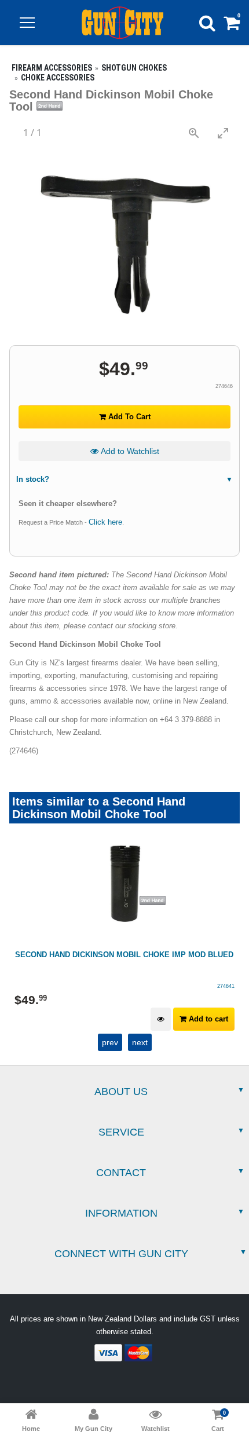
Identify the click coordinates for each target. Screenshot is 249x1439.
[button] (27, 22)
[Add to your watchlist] (161, 1019)
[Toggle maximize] (222, 133)
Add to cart (207, 1019)
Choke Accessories (57, 77)
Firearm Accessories (52, 67)
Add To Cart (128, 416)
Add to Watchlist (128, 451)
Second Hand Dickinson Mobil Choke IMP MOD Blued (124, 954)
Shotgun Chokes (134, 67)
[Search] (207, 22)
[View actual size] (194, 133)
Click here (105, 522)
